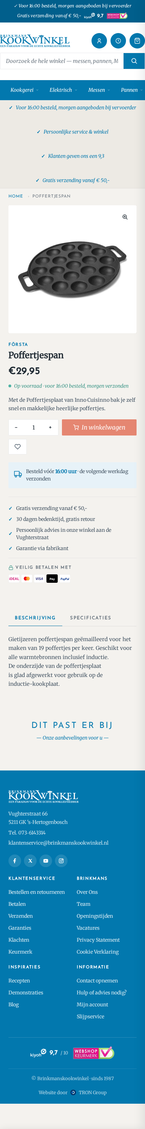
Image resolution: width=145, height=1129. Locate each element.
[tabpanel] (72, 662)
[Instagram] (61, 860)
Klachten (18, 940)
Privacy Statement (98, 940)
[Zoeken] (134, 61)
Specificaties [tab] (91, 618)
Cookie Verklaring (98, 952)
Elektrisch (61, 90)
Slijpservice (90, 1016)
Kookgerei (22, 90)
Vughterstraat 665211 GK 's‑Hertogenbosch (38, 818)
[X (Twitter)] (30, 860)
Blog (13, 1004)
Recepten (19, 981)
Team (83, 904)
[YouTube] (45, 860)
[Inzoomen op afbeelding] (125, 217)
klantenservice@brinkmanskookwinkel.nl (58, 843)
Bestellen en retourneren (36, 892)
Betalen (17, 904)
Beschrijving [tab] (35, 618)
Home (15, 196)
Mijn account (92, 1004)
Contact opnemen (97, 981)
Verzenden (20, 916)
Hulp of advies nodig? (102, 992)
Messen (96, 90)
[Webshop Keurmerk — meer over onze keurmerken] (93, 1053)
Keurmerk (20, 952)
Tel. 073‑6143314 (27, 833)
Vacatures (88, 928)
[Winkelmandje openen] (137, 41)
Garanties (19, 928)
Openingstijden (95, 916)
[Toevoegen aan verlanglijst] (17, 446)
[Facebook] (14, 860)
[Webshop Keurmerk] (116, 15)
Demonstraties (25, 992)
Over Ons (87, 892)
